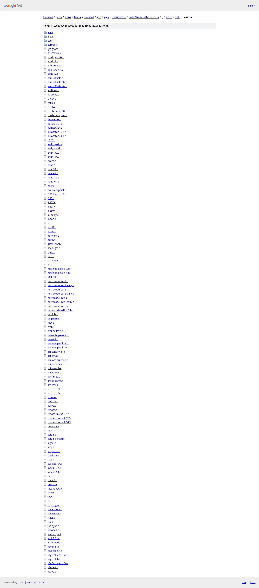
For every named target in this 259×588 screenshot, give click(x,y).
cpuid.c (51, 102)
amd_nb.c (53, 61)
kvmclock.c (54, 260)
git (99, 17)
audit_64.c (53, 90)
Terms (40, 582)
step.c (51, 459)
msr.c (51, 322)
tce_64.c (52, 480)
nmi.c (51, 327)
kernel (48, 17)
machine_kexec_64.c (59, 272)
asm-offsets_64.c (57, 86)
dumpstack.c (55, 127)
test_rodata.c (55, 488)
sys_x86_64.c (55, 463)
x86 (177, 17)
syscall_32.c (54, 467)
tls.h (50, 501)
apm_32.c (53, 73)
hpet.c (51, 185)
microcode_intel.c (57, 297)
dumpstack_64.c (57, 136)
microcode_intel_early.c (61, 302)
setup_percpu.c (56, 438)
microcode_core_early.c (61, 293)
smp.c (51, 447)
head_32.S (53, 177)
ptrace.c (52, 397)
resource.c (53, 426)
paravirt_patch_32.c (58, 343)
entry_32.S (53, 152)
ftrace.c (52, 161)
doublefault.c (55, 123)
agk (106, 17)
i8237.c (52, 202)
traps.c (51, 517)
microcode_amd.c (58, 281)
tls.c (50, 497)
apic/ (50, 36)
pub (59, 17)
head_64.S (53, 181)
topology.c (54, 505)
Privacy (31, 582)
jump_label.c (54, 244)
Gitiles (21, 582)
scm (68, 17)
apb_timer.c (54, 65)
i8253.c (52, 206)
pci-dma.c (53, 355)
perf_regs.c (54, 376)
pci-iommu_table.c (58, 360)
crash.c (52, 107)
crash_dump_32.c (57, 111)
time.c (51, 492)
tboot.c (52, 476)
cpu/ (50, 40)
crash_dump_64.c (57, 115)
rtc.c (50, 430)
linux (77, 17)
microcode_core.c (58, 289)
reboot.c (52, 409)
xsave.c (52, 571)
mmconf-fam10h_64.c (60, 310)
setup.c (52, 434)
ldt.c (50, 264)
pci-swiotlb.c (54, 368)
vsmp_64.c (53, 546)
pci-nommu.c (55, 364)
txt (244, 582)
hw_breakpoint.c (57, 190)
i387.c (51, 198)
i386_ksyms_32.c (57, 194)
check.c (52, 98)
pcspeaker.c (54, 372)
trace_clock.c (55, 509)
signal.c (52, 443)
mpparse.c (53, 318)
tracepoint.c (54, 513)
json (252, 582)
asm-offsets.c (55, 78)
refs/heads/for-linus (144, 17)
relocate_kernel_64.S (59, 422)
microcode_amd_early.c (61, 285)
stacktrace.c (54, 455)
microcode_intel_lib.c (59, 306)
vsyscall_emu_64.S (58, 555)
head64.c (53, 173)
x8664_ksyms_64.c (58, 563)
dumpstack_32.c (57, 132)
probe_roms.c (55, 380)
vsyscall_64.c (55, 550)
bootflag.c (53, 94)
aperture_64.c (55, 69)
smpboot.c (54, 451)
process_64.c (55, 393)
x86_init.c (53, 567)
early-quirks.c (55, 144)
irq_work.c (53, 235)
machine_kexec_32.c (59, 268)
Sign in (251, 5)
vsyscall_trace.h (56, 559)
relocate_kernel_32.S (59, 418)
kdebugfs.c (54, 248)
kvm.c (51, 256)
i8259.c (52, 210)
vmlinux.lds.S (55, 542)
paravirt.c (53, 339)
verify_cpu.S (54, 534)
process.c (53, 384)
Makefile (52, 277)
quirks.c (52, 405)
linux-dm (119, 17)
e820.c (51, 140)
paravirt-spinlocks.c (58, 335)
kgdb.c (51, 252)
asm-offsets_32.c (57, 82)
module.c (53, 314)
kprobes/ (53, 44)
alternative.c (54, 53)
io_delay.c (53, 214)
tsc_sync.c (53, 526)
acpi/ (50, 32)
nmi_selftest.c (55, 331)
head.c (51, 165)
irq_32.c (52, 227)
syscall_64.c (54, 472)
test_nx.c (52, 484)
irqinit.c (52, 239)
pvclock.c (53, 401)
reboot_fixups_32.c (58, 414)
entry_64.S (53, 156)
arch (169, 17)
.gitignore (53, 49)
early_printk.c (55, 148)
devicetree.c (54, 119)
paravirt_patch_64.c (58, 347)
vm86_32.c (54, 538)
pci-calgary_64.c (56, 351)
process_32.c (55, 389)
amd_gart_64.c (56, 57)
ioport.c (52, 219)
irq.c (50, 223)
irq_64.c (52, 231)
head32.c (53, 169)
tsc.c (50, 521)
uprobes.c (53, 530)
